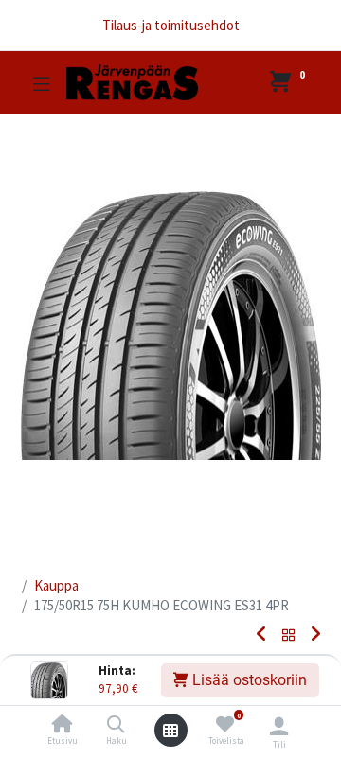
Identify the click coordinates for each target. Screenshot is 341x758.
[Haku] (116, 725)
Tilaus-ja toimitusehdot (171, 25)
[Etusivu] (62, 725)
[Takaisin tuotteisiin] (289, 636)
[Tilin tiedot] (279, 725)
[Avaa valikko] (170, 730)
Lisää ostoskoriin (247, 680)
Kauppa (56, 585)
